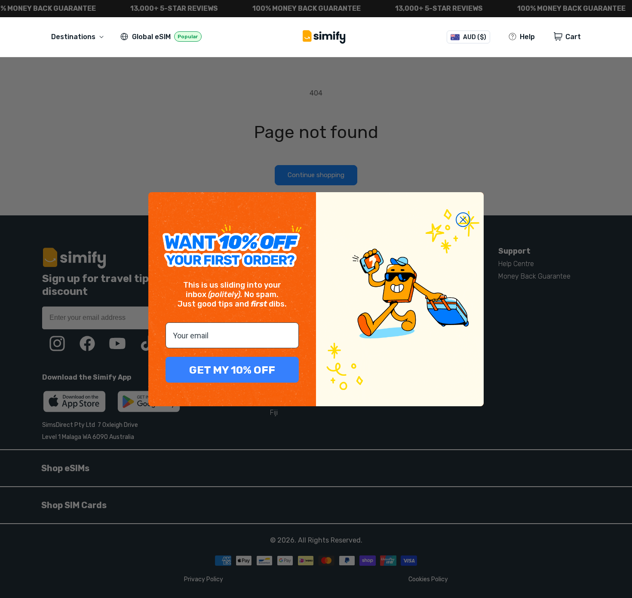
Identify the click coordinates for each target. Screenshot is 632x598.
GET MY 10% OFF (232, 370)
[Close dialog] (463, 220)
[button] (79, 37)
